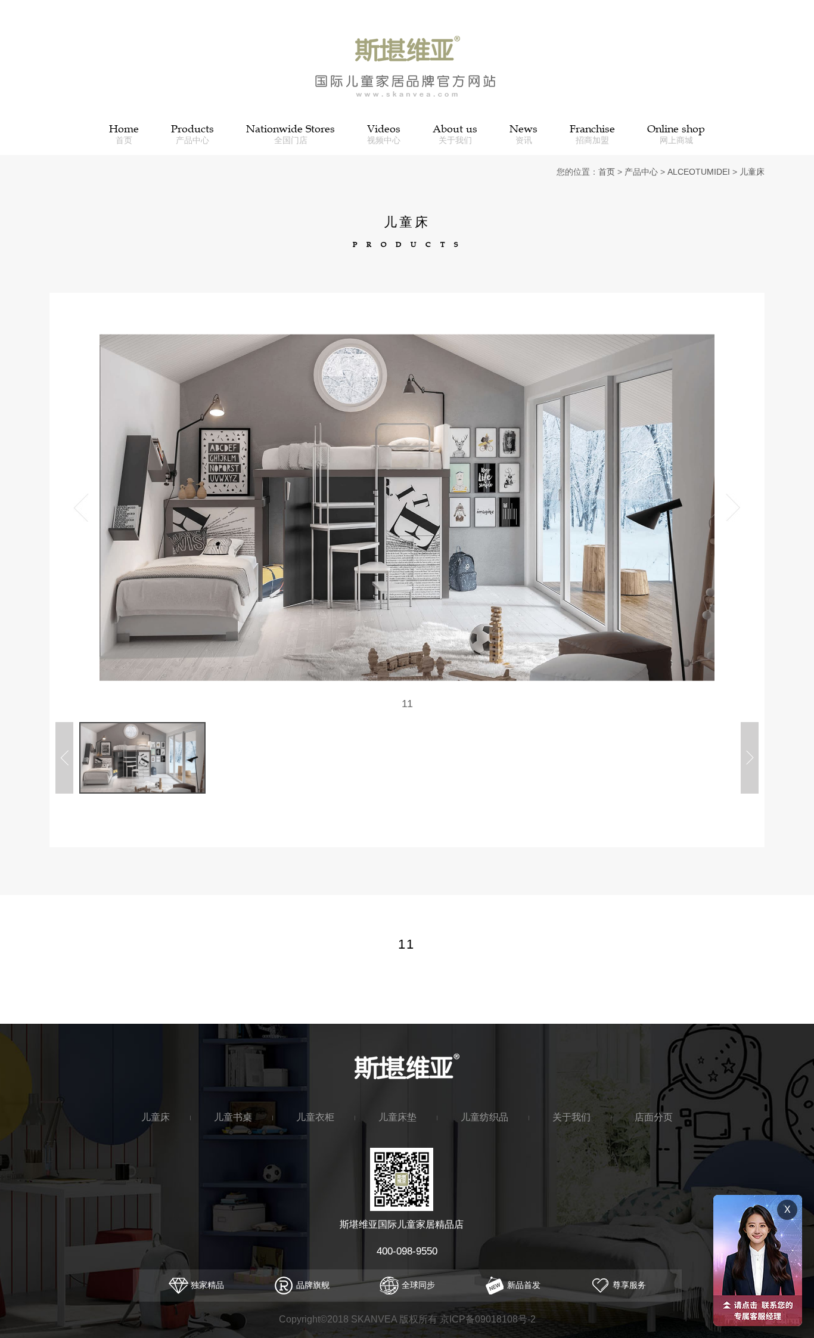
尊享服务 (628, 1285)
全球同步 (417, 1285)
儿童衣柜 (315, 1117)
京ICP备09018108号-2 (488, 1319)
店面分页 (654, 1117)
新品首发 (522, 1285)
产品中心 (641, 171)
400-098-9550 (407, 1251)
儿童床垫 (397, 1117)
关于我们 (571, 1117)
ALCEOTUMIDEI (698, 171)
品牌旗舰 (312, 1285)
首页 (606, 171)
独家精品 (206, 1285)
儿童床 (752, 171)
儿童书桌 (233, 1117)
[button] (733, 507)
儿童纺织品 (484, 1117)
